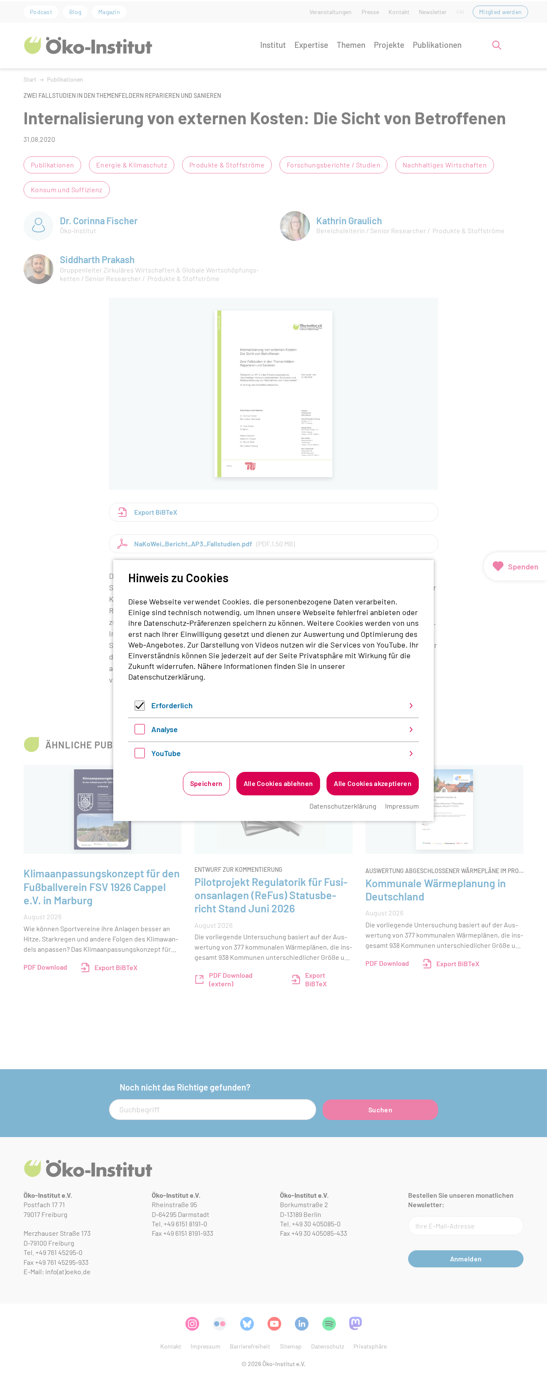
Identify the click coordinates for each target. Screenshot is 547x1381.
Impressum (402, 806)
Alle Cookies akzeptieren (373, 783)
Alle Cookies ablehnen (278, 783)
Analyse (164, 729)
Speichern (206, 783)
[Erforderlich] (140, 707)
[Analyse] (140, 731)
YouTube (166, 753)
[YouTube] (140, 755)
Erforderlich (172, 705)
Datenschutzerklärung (165, 676)
